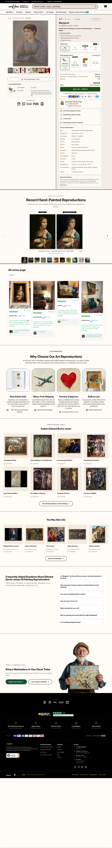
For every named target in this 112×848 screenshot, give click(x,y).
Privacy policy (102, 774)
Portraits (73, 161)
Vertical (73, 158)
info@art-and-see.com (74, 106)
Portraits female (81, 161)
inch (95, 44)
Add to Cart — (80, 89)
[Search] (95, 6)
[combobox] (65, 6)
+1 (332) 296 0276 (72, 104)
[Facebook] (75, 767)
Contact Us (60, 749)
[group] (56, 233)
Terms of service (84, 774)
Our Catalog (43, 752)
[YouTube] (85, 767)
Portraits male (89, 161)
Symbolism (74, 153)
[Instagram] (82, 767)
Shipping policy (93, 774)
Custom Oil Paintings (45, 749)
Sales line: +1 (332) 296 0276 (55, 1)
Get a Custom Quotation (39, 682)
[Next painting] (107, 236)
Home (9, 18)
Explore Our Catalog (15, 682)
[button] (105, 6)
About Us (59, 747)
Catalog (59, 757)
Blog (58, 754)
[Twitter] (78, 767)
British (73, 156)
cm (98, 44)
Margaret (28, 18)
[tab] (24, 260)
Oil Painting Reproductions (46, 747)
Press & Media (60, 752)
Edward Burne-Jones (18, 18)
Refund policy (75, 774)
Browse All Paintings (54, 558)
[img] (13, 312)
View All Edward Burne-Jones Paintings (54, 503)
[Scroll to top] (109, 845)
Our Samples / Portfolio (46, 754)
